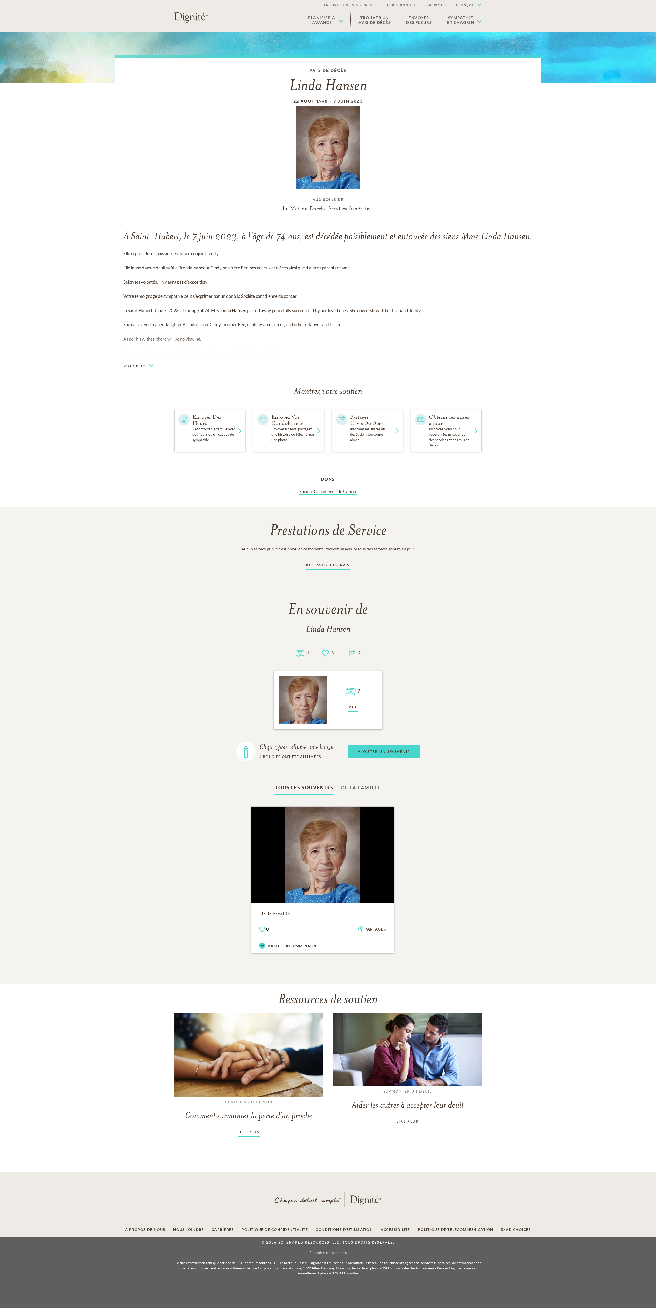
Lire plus (249, 1132)
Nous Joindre (401, 5)
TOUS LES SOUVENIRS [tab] (304, 787)
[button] (325, 20)
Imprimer (436, 5)
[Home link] (191, 17)
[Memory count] (300, 653)
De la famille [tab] (361, 787)
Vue (352, 706)
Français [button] (465, 5)
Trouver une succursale (350, 5)
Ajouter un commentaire (292, 946)
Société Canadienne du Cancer (328, 491)
